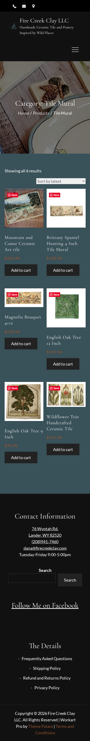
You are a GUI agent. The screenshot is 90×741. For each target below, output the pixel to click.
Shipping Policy (47, 668)
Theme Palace (40, 726)
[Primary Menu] (75, 49)
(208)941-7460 (45, 541)
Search (45, 570)
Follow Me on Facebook (45, 605)
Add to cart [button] (21, 270)
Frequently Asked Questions (47, 658)
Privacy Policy (47, 687)
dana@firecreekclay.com (45, 548)
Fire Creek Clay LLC (44, 20)
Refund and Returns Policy (47, 677)
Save (14, 195)
